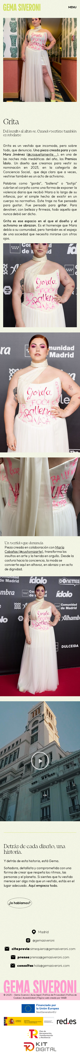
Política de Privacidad (54, 994)
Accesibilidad (29, 997)
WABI (64, 997)
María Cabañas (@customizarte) (34, 549)
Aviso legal (36, 994)
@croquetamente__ (42, 154)
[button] (40, 761)
